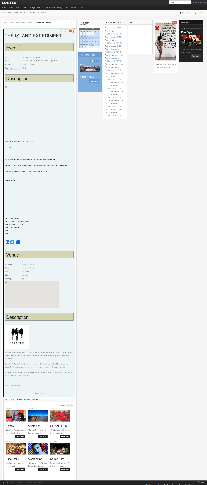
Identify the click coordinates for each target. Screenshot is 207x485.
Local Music (19, 482)
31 (81, 47)
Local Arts (28, 482)
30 (98, 44)
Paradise (25, 64)
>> (96, 29)
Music (24, 68)
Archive (9, 12)
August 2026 (90, 29)
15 (95, 39)
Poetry (34, 482)
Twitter (203, 13)
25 (84, 44)
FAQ (38, 12)
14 (92, 39)
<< (83, 29)
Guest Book (23, 12)
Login (204, 2)
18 (84, 41)
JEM (43, 393)
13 (89, 39)
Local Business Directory (53, 7)
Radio (81, 7)
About (11, 7)
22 (95, 41)
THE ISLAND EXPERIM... (113, 34)
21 (92, 41)
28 (92, 44)
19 (87, 41)
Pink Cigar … (188, 32)
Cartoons (73, 7)
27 (89, 44)
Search (43, 12)
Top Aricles (10, 482)
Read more (20, 436)
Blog (66, 7)
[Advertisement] (39, 199)
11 (84, 39)
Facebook (185, 13)
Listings (32, 7)
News (17, 7)
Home (4, 7)
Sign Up (197, 2)
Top (3, 482)
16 (98, 39)
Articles (24, 7)
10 (81, 39)
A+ (69, 22)
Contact (15, 12)
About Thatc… (88, 76)
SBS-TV (40, 7)
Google (195, 13)
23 (98, 41)
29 (95, 44)
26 (87, 44)
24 (81, 44)
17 (81, 41)
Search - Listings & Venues (24, 22)
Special (40, 482)
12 (87, 39)
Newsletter (32, 12)
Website (32, 264)
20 (89, 41)
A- (73, 22)
